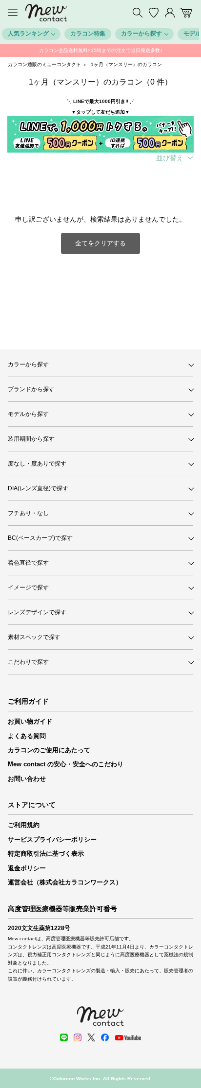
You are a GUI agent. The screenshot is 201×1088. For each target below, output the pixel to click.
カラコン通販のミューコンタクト (44, 64)
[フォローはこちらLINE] (64, 1037)
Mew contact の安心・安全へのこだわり (65, 764)
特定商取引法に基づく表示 (46, 853)
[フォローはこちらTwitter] (91, 1037)
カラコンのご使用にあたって (49, 750)
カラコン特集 (87, 33)
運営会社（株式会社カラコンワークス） (65, 882)
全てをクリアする (100, 243)
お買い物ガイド (30, 721)
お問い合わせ (27, 778)
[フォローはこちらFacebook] (105, 1037)
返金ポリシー (27, 868)
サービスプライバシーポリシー (52, 839)
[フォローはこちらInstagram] (77, 1037)
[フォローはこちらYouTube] (128, 1038)
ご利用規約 (24, 825)
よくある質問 (27, 736)
